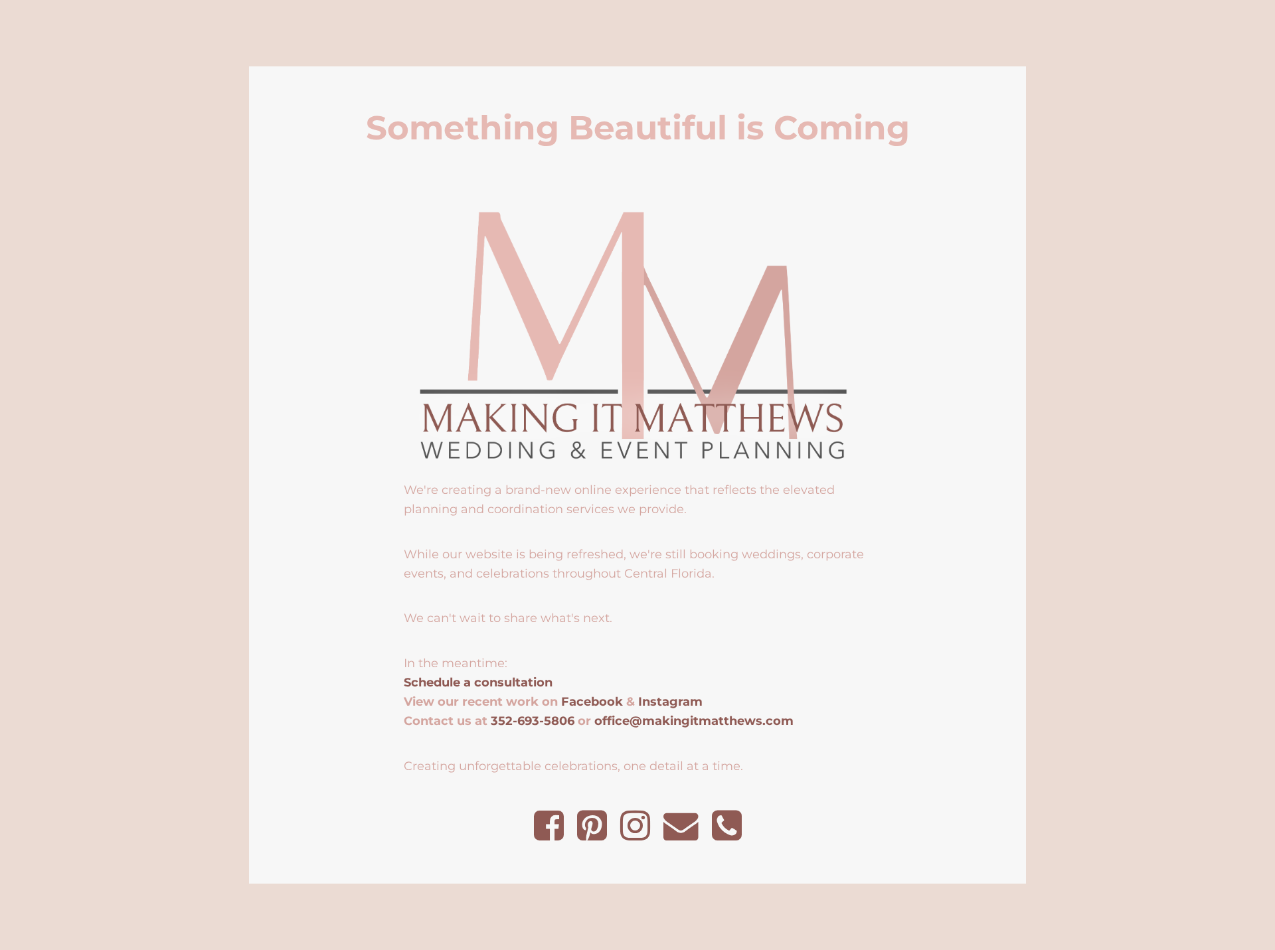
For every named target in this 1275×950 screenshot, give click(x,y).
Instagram (670, 701)
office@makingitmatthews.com (694, 721)
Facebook (592, 701)
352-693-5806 (532, 721)
